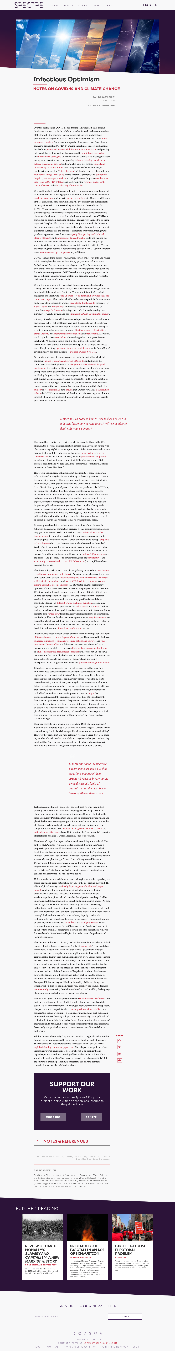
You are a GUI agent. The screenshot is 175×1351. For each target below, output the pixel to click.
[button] (156, 5)
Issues (55, 5)
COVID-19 (95, 1157)
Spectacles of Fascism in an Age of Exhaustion (87, 1250)
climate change (81, 1157)
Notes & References (65, 1141)
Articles (68, 5)
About (110, 5)
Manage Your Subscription (80, 1346)
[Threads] (90, 1333)
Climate (68, 1157)
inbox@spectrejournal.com (100, 1343)
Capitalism (58, 1157)
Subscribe (83, 5)
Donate (98, 5)
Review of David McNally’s (42, 1253)
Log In (147, 5)
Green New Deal (84, 1159)
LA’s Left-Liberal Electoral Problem (131, 1250)
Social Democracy (101, 1159)
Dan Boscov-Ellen (104, 97)
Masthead (53, 1346)
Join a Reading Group (115, 1346)
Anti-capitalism (44, 1157)
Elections (105, 1157)
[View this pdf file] (106, 152)
